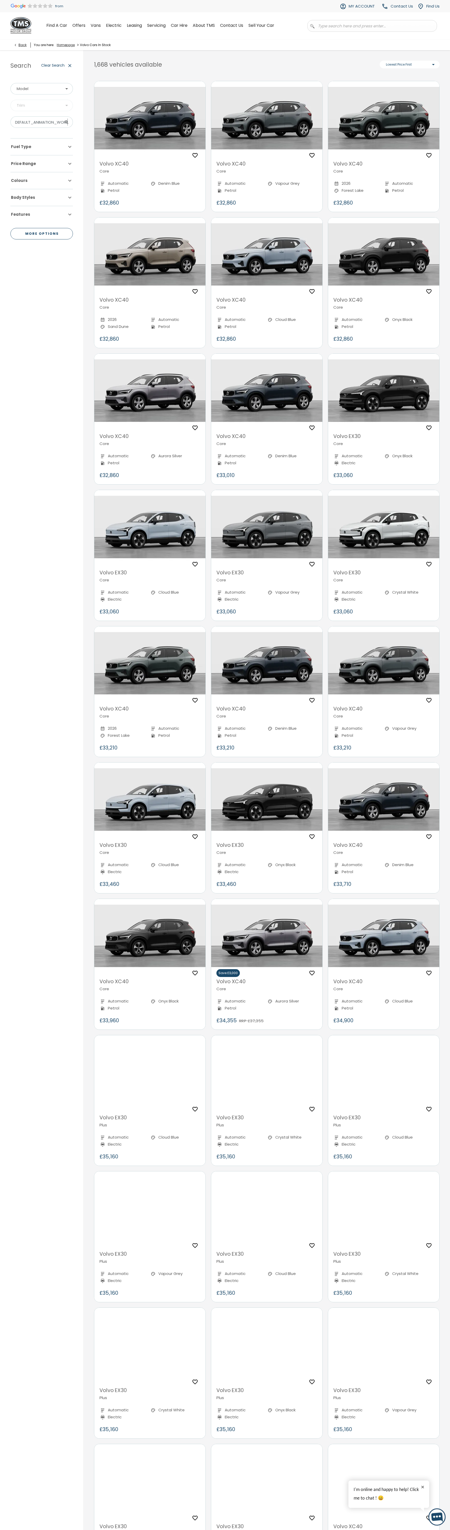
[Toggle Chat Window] (437, 1517)
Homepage (66, 45)
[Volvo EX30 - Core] (383, 391)
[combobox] (41, 88)
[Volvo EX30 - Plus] (149, 1072)
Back (22, 45)
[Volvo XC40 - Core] (149, 118)
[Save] (195, 155)
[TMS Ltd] (20, 25)
